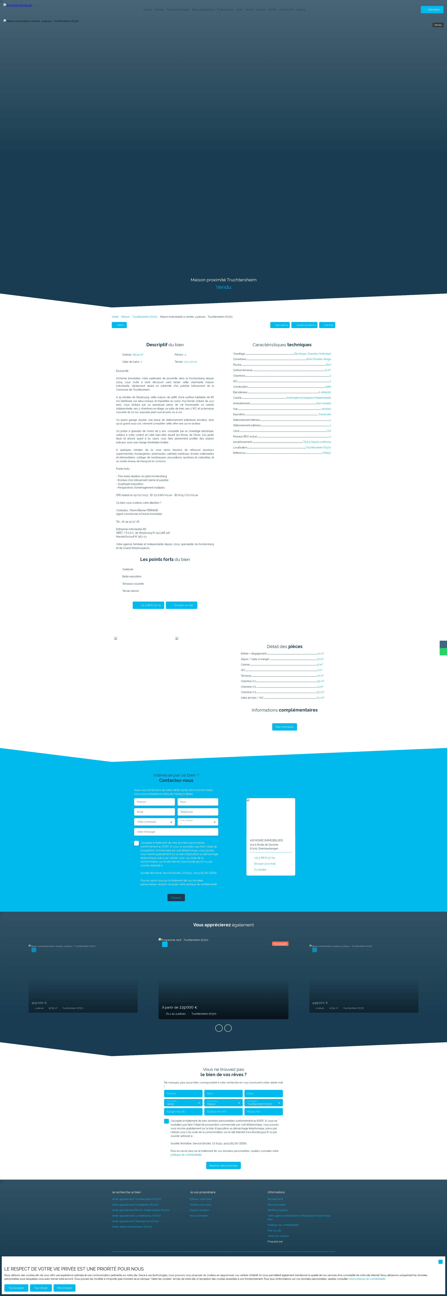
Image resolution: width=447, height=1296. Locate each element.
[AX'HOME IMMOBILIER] (21, 9)
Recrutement (275, 1199)
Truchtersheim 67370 (145, 316)
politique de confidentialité (201, 884)
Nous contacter (199, 1215)
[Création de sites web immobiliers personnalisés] (292, 1241)
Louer (239, 9)
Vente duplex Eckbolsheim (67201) (132, 1226)
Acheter (159, 9)
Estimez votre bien (201, 1199)
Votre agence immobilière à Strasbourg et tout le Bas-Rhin (299, 1217)
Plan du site (274, 1230)
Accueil (147, 9)
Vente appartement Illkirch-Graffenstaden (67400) (141, 1210)
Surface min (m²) (216, 1111)
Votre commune (146, 821)
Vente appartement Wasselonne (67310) (135, 1221)
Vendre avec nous (200, 1204)
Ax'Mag (272, 9)
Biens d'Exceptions (203, 9)
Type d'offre (172, 1101)
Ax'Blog (300, 9)
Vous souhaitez (186, 820)
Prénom (141, 801)
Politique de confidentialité (283, 1224)
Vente (115, 316)
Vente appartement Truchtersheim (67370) (136, 1199)
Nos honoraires (277, 1204)
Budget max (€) (176, 1111)
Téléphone (186, 811)
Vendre (249, 9)
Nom (183, 801)
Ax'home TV (286, 9)
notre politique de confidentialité (367, 1279)
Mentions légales (278, 1210)
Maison (125, 316)
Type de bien (212, 1101)
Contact (261, 9)
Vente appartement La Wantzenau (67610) (136, 1215)
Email (140, 811)
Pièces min (253, 1111)
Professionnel (225, 9)
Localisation (252, 1101)
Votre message (146, 831)
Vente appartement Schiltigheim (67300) (135, 1204)
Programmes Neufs (178, 9)
